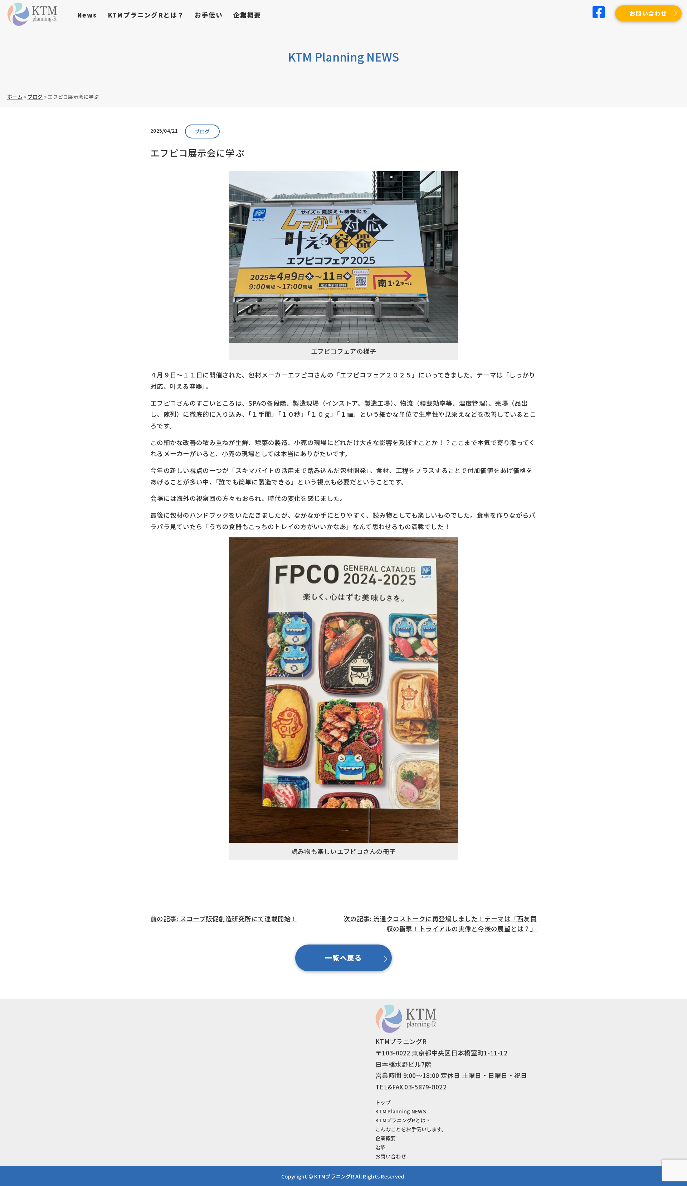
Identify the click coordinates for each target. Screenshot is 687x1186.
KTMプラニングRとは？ (146, 14)
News (87, 14)
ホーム (15, 96)
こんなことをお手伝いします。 (411, 1129)
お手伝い (209, 14)
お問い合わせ (648, 13)
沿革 (380, 1147)
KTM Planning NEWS (400, 1111)
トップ (383, 1102)
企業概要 (247, 14)
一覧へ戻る (343, 958)
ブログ (35, 96)
